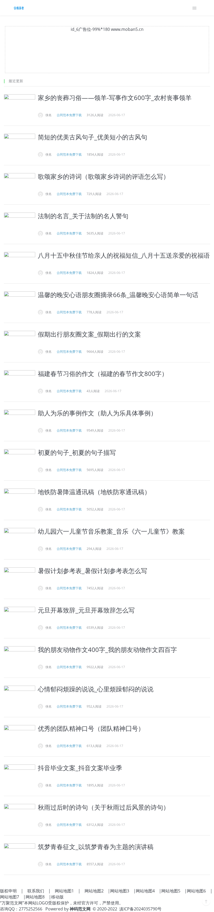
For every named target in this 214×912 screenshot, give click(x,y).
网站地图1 (64, 891)
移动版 (57, 897)
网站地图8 (35, 897)
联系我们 (35, 891)
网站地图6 (196, 891)
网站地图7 (9, 897)
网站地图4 (145, 891)
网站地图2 (94, 891)
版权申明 (8, 891)
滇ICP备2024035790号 (140, 909)
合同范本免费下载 (69, 115)
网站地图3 (119, 891)
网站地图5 (170, 891)
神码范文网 (80, 909)
